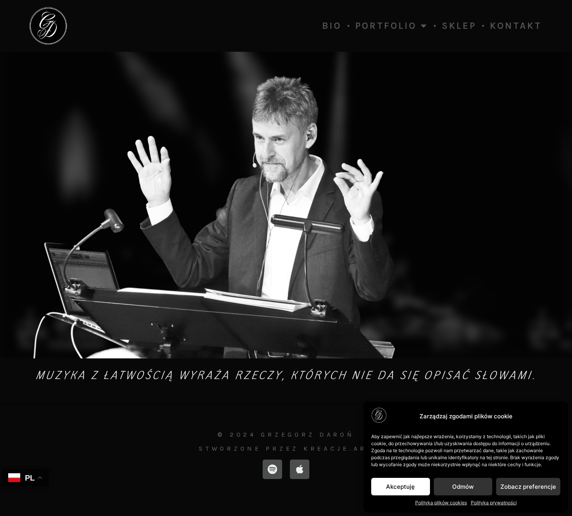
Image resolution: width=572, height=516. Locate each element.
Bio (332, 25)
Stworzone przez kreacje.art (286, 448)
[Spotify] (272, 469)
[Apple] (299, 469)
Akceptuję (400, 486)
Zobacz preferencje (528, 486)
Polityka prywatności (494, 502)
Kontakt (516, 25)
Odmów (463, 486)
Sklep (459, 25)
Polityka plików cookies (441, 502)
